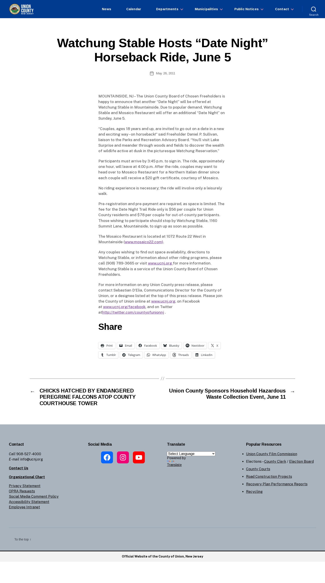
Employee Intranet (24, 507)
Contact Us (18, 468)
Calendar (133, 9)
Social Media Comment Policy (34, 496)
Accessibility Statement (29, 502)
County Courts (258, 469)
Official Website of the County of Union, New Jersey (162, 556)
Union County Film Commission (271, 454)
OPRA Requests (22, 491)
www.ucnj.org (160, 263)
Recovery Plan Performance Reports (277, 484)
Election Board (301, 461)
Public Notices (246, 9)
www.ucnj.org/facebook (124, 307)
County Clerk (275, 461)
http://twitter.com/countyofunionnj (133, 312)
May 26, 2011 (165, 73)
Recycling (254, 492)
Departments (167, 9)
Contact (282, 9)
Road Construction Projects (269, 476)
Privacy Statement (24, 486)
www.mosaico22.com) (144, 242)
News (106, 9)
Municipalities (206, 9)
